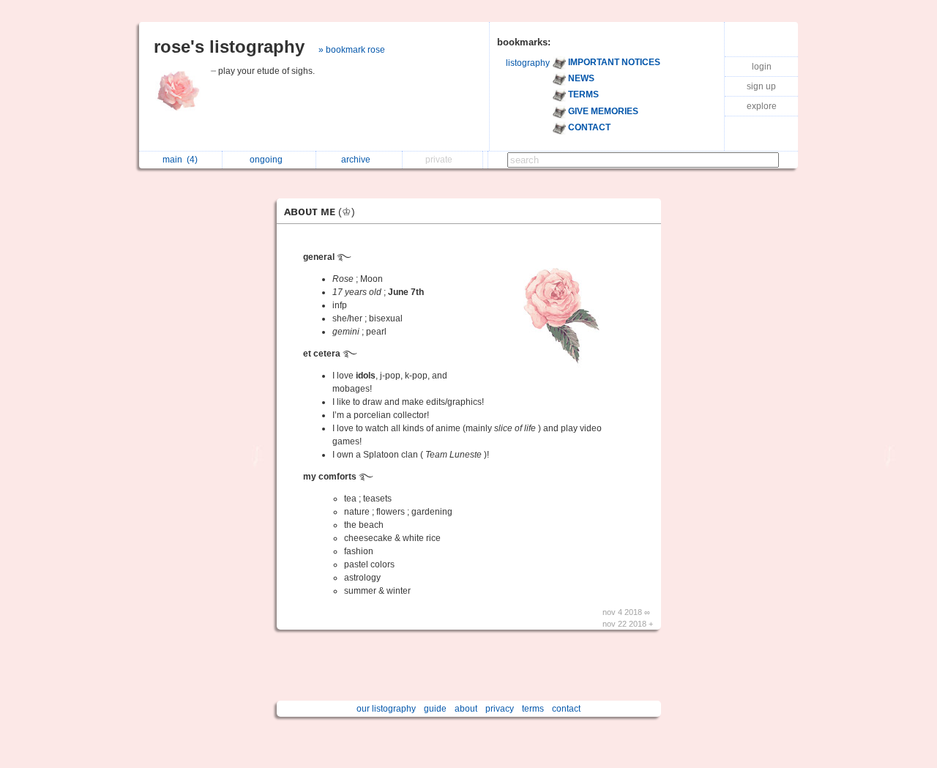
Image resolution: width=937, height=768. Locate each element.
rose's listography (229, 46)
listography (528, 63)
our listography (386, 709)
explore (762, 106)
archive (358, 159)
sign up (761, 86)
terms (533, 709)
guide (435, 709)
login (762, 66)
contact (566, 709)
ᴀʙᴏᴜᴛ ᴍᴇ (319, 211)
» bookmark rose (351, 50)
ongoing (268, 159)
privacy (499, 709)
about (466, 709)
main (180, 159)
